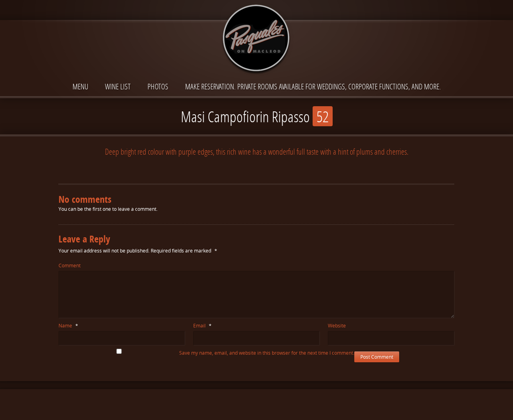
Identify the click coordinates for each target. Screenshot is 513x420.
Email (202, 325)
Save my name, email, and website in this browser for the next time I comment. (266, 352)
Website (337, 325)
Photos (157, 86)
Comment (70, 265)
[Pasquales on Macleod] (256, 39)
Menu (80, 86)
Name (68, 325)
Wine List (118, 86)
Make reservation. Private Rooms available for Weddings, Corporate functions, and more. (313, 86)
